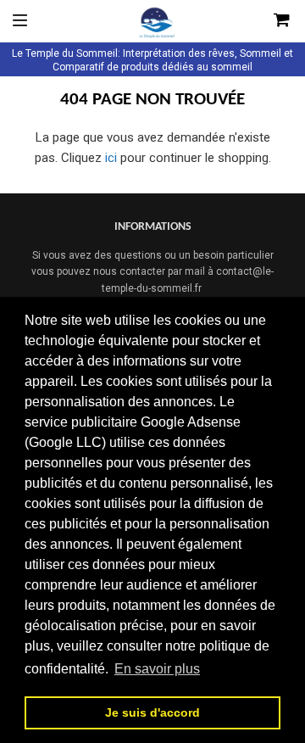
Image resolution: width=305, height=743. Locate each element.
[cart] (261, 21)
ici (111, 157)
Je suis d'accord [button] (152, 712)
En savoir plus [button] (157, 669)
